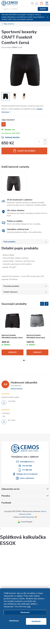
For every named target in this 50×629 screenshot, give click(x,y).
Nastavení (25, 612)
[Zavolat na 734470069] (32, 3)
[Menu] (47, 3)
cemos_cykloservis (27, 478)
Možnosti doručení (12, 137)
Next (46, 304)
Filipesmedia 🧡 (31, 517)
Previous (42, 304)
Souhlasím (36, 621)
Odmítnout (14, 620)
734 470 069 (27, 466)
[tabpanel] (13, 182)
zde (28, 606)
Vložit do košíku (26, 151)
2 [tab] (26, 360)
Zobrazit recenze (17, 388)
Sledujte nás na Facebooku (27, 474)
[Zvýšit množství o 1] (45, 140)
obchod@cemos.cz (27, 462)
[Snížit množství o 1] (45, 143)
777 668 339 (27, 470)
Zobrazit (12, 352)
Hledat (43, 9)
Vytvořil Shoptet (26, 522)
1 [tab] (24, 360)
